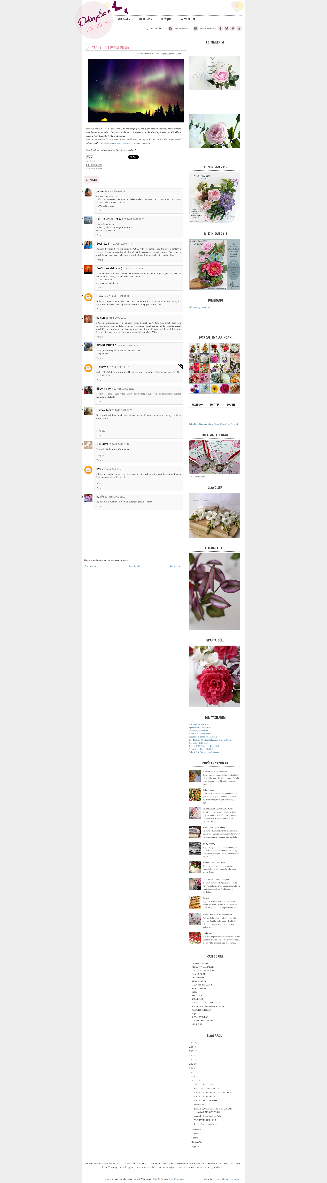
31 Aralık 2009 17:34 (112, 469)
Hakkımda (145, 19)
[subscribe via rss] (178, 30)
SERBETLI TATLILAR (201, 1009)
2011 (191, 1068)
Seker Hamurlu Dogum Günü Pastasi (218, 808)
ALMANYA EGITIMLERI (203, 966)
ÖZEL (101, 168)
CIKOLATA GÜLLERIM (204, 1096)
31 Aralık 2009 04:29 (115, 191)
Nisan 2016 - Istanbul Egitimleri (202, 749)
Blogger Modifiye (232, 1178)
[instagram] (239, 30)
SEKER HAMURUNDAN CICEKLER (208, 1006)
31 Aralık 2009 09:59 (133, 268)
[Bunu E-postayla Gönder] (87, 165)
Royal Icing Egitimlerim (198, 730)
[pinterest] (233, 30)
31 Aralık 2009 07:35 (134, 219)
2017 (191, 1042)
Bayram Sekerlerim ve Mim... (206, 1124)
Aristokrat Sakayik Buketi (199, 724)
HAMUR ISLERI (199, 974)
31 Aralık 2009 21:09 (115, 496)
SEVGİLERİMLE (106, 345)
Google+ (232, 404)
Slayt (194, 1013)
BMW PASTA (209, 844)
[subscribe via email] (204, 30)
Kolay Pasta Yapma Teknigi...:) (215, 827)
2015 (191, 1051)
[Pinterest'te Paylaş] (100, 165)
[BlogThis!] (90, 165)
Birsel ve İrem (104, 388)
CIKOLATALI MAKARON (205, 1100)
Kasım (194, 1129)
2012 (191, 1063)
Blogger (178, 1178)
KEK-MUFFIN (198, 977)
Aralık (194, 1080)
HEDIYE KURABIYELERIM (206, 1088)
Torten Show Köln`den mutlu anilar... (218, 914)
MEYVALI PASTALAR (202, 984)
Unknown (102, 296)
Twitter (214, 404)
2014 (191, 1055)
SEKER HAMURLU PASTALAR (206, 1002)
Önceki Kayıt (176, 566)
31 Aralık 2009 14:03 (122, 410)
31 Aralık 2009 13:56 (124, 389)
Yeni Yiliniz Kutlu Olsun (204, 1084)
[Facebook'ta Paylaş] (97, 165)
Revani (206, 897)
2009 (191, 1076)
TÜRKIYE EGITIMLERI (202, 1020)
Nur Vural (102, 444)
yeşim (100, 191)
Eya (98, 468)
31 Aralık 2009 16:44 (119, 444)
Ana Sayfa (124, 19)
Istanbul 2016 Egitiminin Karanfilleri (204, 745)
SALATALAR (198, 999)
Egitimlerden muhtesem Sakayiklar (203, 736)
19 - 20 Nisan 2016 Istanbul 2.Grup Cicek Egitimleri (210, 739)
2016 (191, 1046)
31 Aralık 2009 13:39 (119, 367)
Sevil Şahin (103, 243)
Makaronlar (199, 1104)
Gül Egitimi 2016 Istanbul (199, 742)
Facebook (197, 404)
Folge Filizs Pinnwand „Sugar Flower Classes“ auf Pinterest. (213, 423)
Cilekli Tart (207, 933)
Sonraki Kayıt (91, 566)
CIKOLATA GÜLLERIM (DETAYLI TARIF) (213, 1092)
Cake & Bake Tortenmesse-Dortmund (204, 752)
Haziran (194, 1142)
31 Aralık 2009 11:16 (116, 318)
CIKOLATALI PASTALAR (203, 970)
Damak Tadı (103, 410)
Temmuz (195, 1137)
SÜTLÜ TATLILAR (200, 1017)
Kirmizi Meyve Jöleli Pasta (214, 862)
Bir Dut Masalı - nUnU (109, 219)
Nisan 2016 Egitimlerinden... (200, 733)
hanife (100, 496)
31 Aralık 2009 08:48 (121, 244)
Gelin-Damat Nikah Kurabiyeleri (216, 879)
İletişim (166, 19)
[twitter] (227, 30)
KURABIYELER (199, 981)
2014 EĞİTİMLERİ (200, 963)
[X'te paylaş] (94, 165)
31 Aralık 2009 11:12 (119, 296)
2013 (191, 1059)
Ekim (193, 1133)
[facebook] (220, 30)
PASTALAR (197, 995)
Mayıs (194, 1146)
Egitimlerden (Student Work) (200, 727)
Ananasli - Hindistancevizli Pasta (207, 1115)
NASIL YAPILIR (199, 988)
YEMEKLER (197, 1024)
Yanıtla (99, 210)
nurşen (100, 317)
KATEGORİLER (188, 19)
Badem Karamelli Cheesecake (215, 771)
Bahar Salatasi (208, 790)
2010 (191, 1072)
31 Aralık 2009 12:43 (128, 345)
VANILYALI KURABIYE (205, 1120)
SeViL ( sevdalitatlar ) (109, 268)
